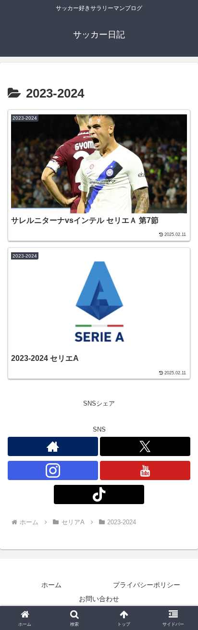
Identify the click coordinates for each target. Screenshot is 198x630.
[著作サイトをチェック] (53, 446)
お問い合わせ (99, 599)
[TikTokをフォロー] (99, 494)
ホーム (51, 585)
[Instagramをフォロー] (53, 470)
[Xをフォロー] (145, 446)
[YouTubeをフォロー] (145, 470)
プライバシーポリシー (146, 585)
